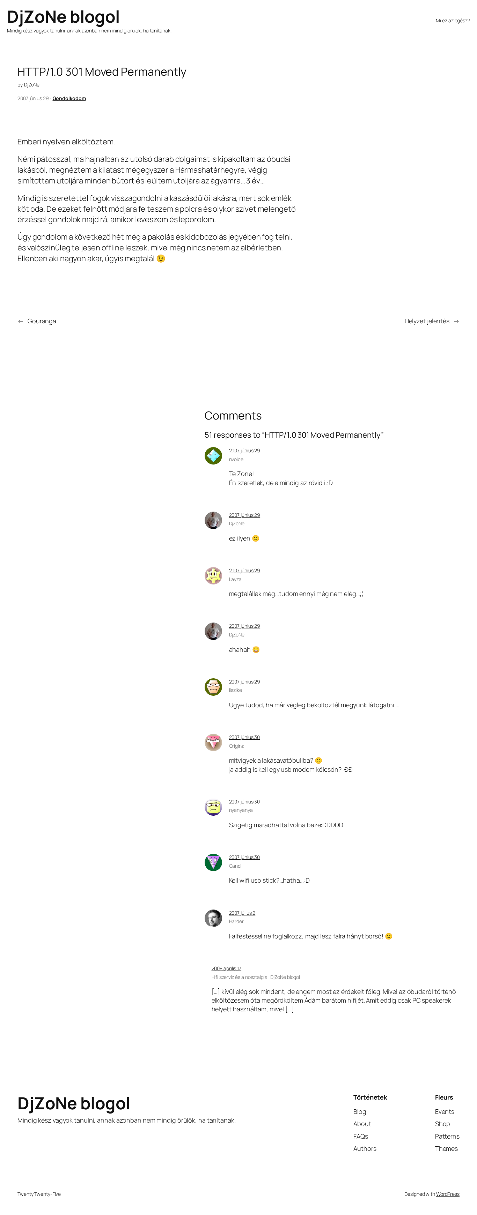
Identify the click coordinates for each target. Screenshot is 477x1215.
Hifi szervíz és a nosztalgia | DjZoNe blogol (256, 977)
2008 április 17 (227, 968)
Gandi (235, 865)
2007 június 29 (244, 450)
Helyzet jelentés (427, 321)
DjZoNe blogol (63, 16)
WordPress (448, 1194)
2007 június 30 (244, 737)
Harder (236, 921)
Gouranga (42, 321)
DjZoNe (31, 84)
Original (237, 745)
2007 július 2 (242, 913)
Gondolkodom (69, 98)
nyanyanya (241, 810)
